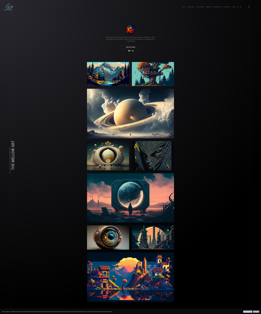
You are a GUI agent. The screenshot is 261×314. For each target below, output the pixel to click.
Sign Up (234, 6)
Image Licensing (200, 6)
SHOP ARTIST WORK (130, 47)
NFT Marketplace (217, 6)
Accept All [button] (256, 311)
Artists (183, 6)
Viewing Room (226, 6)
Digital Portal (191, 6)
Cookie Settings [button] (247, 311)
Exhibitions (208, 6)
